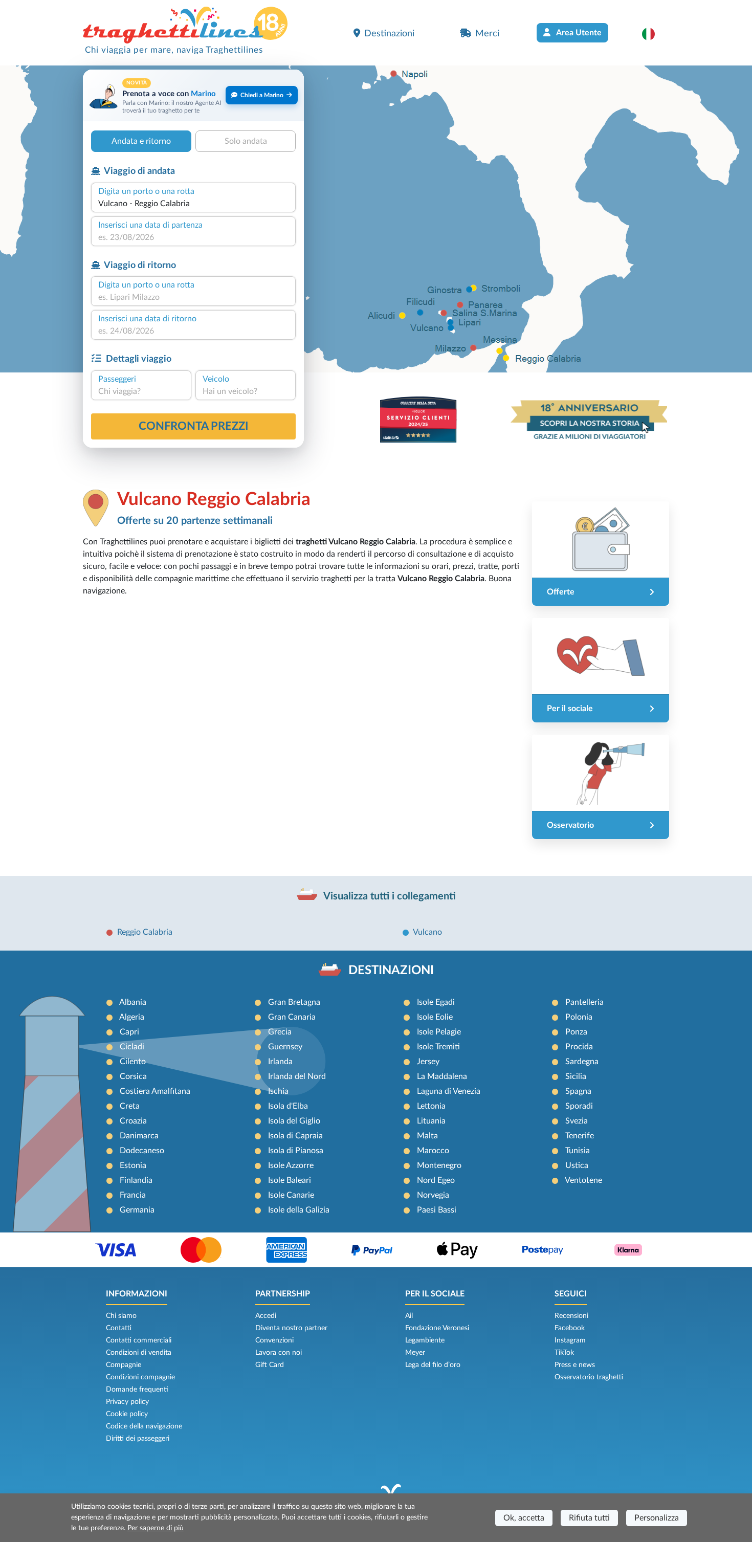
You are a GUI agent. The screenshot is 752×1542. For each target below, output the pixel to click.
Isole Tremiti (438, 1047)
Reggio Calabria (144, 932)
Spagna (578, 1091)
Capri (129, 1032)
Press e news (575, 1365)
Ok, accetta (523, 1518)
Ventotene (583, 1180)
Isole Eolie (435, 1017)
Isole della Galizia (298, 1210)
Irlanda (280, 1062)
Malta (427, 1136)
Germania (137, 1210)
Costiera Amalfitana (155, 1091)
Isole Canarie (291, 1195)
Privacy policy (127, 1401)
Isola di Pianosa (295, 1151)
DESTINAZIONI (391, 970)
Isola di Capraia (295, 1136)
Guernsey (285, 1047)
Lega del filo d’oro (432, 1365)
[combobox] (193, 203)
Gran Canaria (292, 1017)
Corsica (133, 1076)
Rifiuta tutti (589, 1518)
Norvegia (433, 1195)
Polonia (578, 1017)
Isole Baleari (289, 1180)
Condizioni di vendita (138, 1352)
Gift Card (269, 1365)
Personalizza (656, 1518)
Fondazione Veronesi (437, 1328)
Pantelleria (584, 1002)
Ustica (576, 1165)
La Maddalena (442, 1076)
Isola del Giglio (294, 1121)
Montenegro (439, 1165)
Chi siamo (121, 1315)
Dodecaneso (142, 1151)
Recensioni (571, 1315)
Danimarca (139, 1136)
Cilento (133, 1062)
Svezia (576, 1121)
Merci (487, 33)
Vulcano (427, 932)
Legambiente (425, 1340)
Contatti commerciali (138, 1340)
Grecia (280, 1032)
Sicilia (575, 1076)
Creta (130, 1106)
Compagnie (123, 1365)
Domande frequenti (137, 1389)
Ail (409, 1315)
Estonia (133, 1165)
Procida (579, 1047)
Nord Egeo (436, 1180)
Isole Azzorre (291, 1165)
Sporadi (579, 1106)
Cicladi (132, 1047)
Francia (133, 1195)
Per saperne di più (155, 1528)
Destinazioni (389, 33)
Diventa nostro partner (291, 1328)
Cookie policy (127, 1414)
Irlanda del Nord (297, 1076)
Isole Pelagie (439, 1032)
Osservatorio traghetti (589, 1377)
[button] (653, 34)
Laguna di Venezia (448, 1091)
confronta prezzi (194, 426)
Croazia (133, 1121)
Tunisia (577, 1151)
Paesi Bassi (436, 1210)
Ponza (576, 1032)
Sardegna (582, 1062)
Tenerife (579, 1136)
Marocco (433, 1151)
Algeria (131, 1017)
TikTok (564, 1352)
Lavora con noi (278, 1352)
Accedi (265, 1315)
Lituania (431, 1121)
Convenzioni (274, 1340)
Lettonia (431, 1106)
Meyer (415, 1352)
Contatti (118, 1328)
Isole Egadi (436, 1002)
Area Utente (578, 33)
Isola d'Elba (288, 1106)
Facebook (570, 1328)
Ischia (278, 1091)
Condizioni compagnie (140, 1377)
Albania (132, 1002)
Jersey (428, 1062)
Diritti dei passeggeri (137, 1438)
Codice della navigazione (144, 1426)
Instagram (570, 1340)
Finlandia (136, 1180)
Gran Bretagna (294, 1002)
